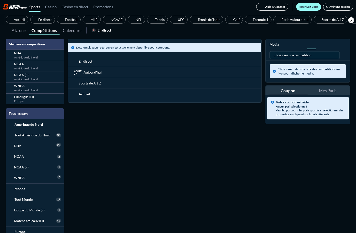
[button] (351, 20)
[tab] (19, 30)
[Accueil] (15, 7)
